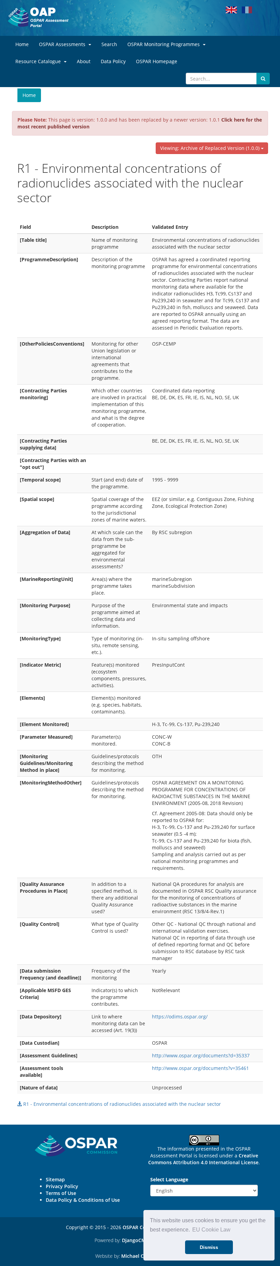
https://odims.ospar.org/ (180, 1016)
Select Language (169, 1179)
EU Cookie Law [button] (211, 1230)
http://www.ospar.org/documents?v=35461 (200, 1068)
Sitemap (55, 1179)
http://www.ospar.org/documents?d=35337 (201, 1055)
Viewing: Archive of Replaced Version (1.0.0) (210, 148)
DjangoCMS (135, 1240)
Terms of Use (61, 1193)
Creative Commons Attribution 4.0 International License (203, 1159)
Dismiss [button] (209, 1247)
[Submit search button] (263, 78)
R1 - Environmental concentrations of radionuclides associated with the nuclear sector (121, 1104)
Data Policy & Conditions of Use (83, 1200)
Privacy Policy (62, 1186)
